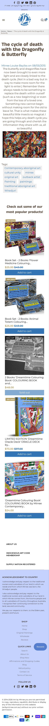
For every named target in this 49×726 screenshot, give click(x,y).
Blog (24, 665)
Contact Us (24, 672)
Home (3, 31)
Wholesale (24, 636)
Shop (24, 629)
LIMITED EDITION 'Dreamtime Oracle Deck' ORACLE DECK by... (24, 441)
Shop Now (24, 658)
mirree (29, 172)
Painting (10, 181)
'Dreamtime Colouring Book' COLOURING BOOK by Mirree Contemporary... (23, 503)
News (10, 31)
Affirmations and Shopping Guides (24, 661)
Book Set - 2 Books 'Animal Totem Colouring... (21, 320)
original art (11, 177)
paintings (26, 181)
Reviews (24, 640)
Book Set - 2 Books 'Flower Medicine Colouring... (21, 262)
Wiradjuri (10, 190)
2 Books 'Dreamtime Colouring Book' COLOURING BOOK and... (24, 380)
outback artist (31, 177)
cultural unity (13, 172)
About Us (24, 654)
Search (24, 651)
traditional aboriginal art (20, 186)
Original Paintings (24, 633)
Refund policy (24, 668)
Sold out (24, 392)
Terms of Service (24, 675)
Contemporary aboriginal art (23, 168)
